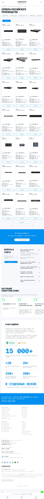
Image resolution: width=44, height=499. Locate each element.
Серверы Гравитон (13, 15)
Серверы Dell (25, 407)
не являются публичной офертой (15, 475)
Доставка (24, 425)
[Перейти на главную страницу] (22, 2)
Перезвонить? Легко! (6, 444)
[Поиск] (41, 2)
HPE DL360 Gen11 (5, 425)
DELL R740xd (24, 413)
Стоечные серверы (5, 410)
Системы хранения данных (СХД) (9, 415)
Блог (23, 428)
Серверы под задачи (6, 418)
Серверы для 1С (5, 413)
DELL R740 (24, 411)
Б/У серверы (4, 417)
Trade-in (24, 430)
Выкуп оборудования (26, 431)
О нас (23, 421)
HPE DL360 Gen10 (5, 431)
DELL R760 (24, 408)
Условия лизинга (25, 432)
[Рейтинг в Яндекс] (22, 343)
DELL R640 (24, 417)
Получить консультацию (22, 239)
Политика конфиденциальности (7, 479)
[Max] (17, 462)
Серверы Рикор (5, 15)
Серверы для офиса (6, 414)
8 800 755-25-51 (5, 440)
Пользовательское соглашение (7, 480)
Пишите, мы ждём (5, 448)
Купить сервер (5, 407)
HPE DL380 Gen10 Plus (6, 427)
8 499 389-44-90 (5, 441)
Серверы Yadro (40, 15)
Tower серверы (5, 411)
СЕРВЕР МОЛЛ (20, 486)
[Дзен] (15, 462)
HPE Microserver (5, 423)
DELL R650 (24, 415)
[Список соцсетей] (42, 492)
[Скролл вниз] (2, 492)
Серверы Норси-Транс (23, 15)
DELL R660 (24, 414)
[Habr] (7, 462)
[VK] (4, 462)
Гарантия (24, 424)
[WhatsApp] (12, 462)
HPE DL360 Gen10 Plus (6, 428)
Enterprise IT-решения (27, 434)
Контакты (24, 423)
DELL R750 (24, 410)
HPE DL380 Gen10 (5, 430)
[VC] (2, 462)
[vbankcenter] (11, 343)
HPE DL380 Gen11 (5, 424)
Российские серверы (6, 408)
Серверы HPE (4, 421)
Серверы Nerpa (32, 15)
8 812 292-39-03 (5, 443)
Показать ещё (22, 222)
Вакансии (24, 427)
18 (32, 225)
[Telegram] (10, 462)
